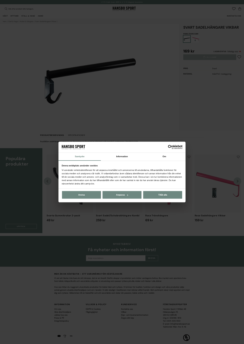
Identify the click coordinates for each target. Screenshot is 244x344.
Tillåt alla (162, 195)
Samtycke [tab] (80, 156)
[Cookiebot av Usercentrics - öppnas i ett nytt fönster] (170, 147)
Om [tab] (164, 156)
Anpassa (120, 195)
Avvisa (81, 195)
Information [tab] (122, 156)
